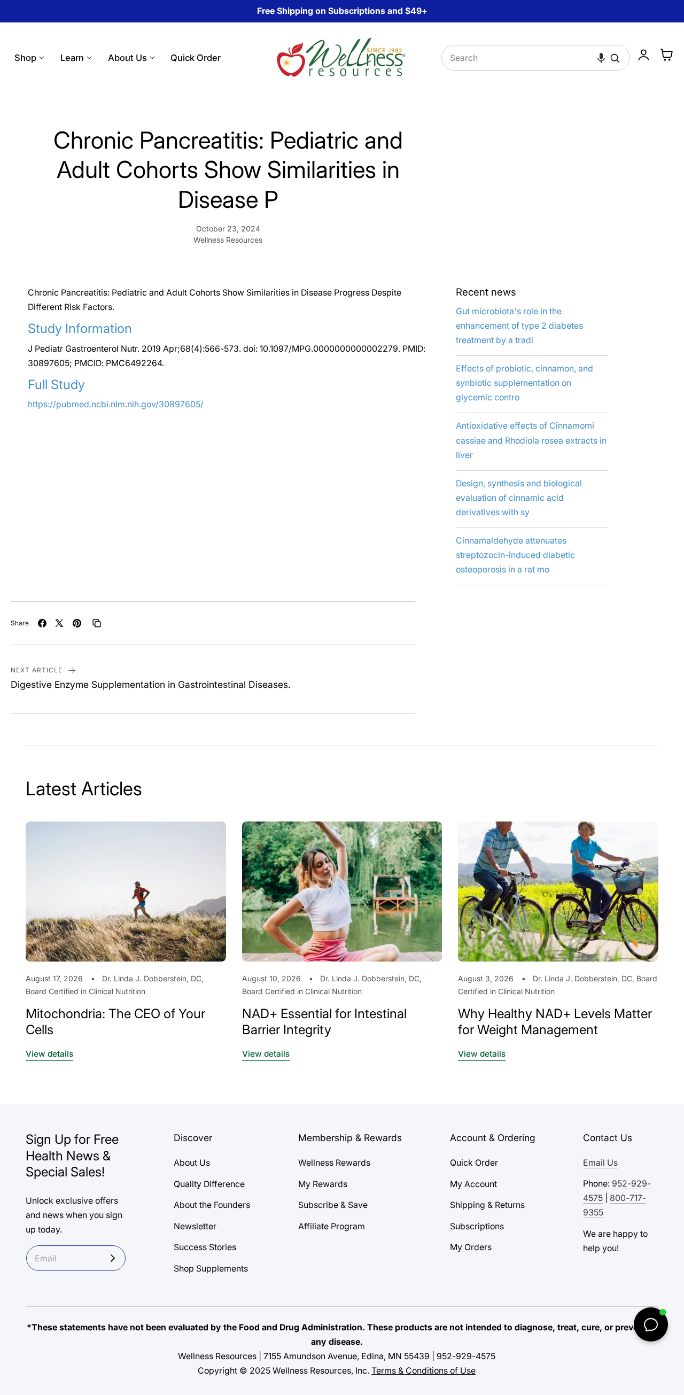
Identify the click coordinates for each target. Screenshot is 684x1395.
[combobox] (536, 58)
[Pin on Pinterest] (77, 623)
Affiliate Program (331, 1226)
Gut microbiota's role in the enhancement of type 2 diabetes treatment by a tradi (519, 325)
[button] (601, 57)
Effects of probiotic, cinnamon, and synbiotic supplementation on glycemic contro (524, 382)
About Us (192, 1163)
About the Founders (212, 1205)
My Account (473, 1184)
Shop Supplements (211, 1268)
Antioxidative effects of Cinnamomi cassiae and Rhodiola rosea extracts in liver (531, 440)
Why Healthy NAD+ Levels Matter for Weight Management (555, 1022)
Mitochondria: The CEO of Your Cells (115, 1022)
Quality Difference (209, 1184)
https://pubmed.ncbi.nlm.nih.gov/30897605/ (116, 404)
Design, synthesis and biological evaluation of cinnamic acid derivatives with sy (519, 497)
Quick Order (474, 1163)
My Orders (471, 1247)
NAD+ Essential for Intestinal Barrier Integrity (324, 1022)
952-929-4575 (466, 1356)
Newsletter (195, 1226)
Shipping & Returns (487, 1205)
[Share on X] (59, 623)
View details (49, 1054)
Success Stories (205, 1247)
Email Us (600, 1163)
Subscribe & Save (333, 1205)
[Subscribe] (112, 1258)
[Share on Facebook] (42, 623)
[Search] (615, 58)
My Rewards (322, 1184)
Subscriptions (477, 1226)
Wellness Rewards (334, 1163)
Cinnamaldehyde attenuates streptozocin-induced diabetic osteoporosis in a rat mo (515, 555)
